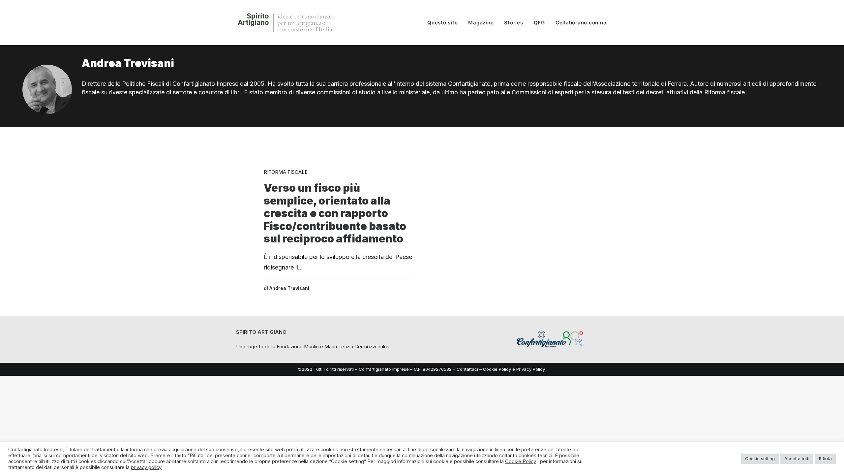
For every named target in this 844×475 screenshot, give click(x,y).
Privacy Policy (531, 369)
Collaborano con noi (582, 22)
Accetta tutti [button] (796, 458)
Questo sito (442, 22)
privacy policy (146, 467)
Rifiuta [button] (825, 458)
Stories (513, 22)
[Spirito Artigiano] (285, 22)
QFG (539, 22)
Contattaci (467, 369)
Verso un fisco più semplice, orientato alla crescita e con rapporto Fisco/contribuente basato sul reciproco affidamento (335, 213)
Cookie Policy (497, 369)
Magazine (481, 22)
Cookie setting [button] (760, 458)
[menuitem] (444, 22)
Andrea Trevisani (289, 288)
